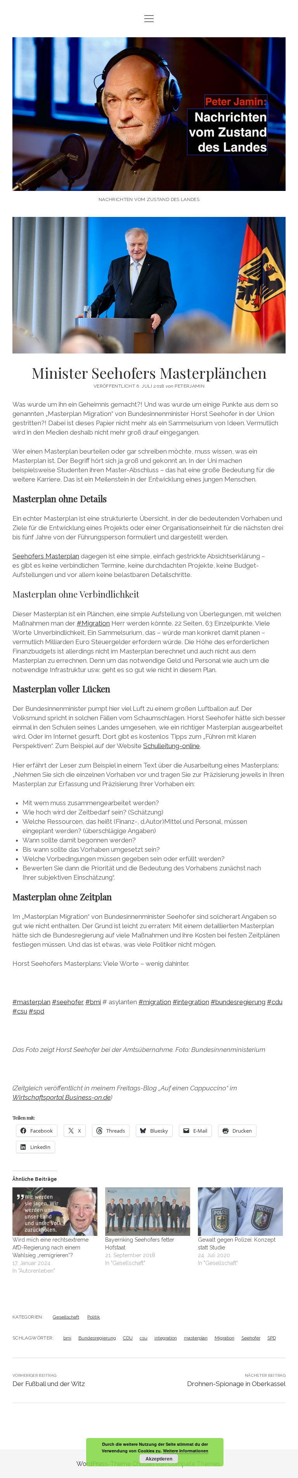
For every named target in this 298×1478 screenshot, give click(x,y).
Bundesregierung (97, 1338)
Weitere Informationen (185, 1451)
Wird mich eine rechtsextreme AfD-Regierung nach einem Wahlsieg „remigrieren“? (50, 1247)
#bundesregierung (238, 1002)
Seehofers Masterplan (45, 556)
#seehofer (68, 1002)
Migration (224, 1338)
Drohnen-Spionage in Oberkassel (236, 1384)
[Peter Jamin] (149, 183)
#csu (19, 1011)
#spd (36, 1011)
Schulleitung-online (171, 746)
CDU (128, 1338)
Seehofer (250, 1338)
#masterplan (31, 1002)
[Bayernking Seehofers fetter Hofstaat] (147, 1211)
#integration (191, 1002)
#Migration (93, 623)
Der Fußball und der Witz (48, 1384)
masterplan (196, 1338)
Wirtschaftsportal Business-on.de (61, 1097)
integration (165, 1338)
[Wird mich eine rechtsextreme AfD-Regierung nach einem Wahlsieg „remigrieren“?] (54, 1211)
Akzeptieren (159, 1458)
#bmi (93, 1002)
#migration (155, 1002)
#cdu (274, 1002)
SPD (271, 1338)
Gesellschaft (66, 1317)
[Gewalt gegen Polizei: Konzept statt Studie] (240, 1211)
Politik (93, 1317)
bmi (67, 1338)
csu (143, 1338)
